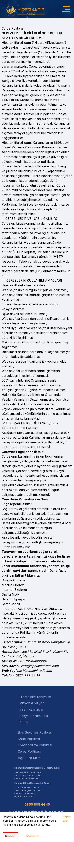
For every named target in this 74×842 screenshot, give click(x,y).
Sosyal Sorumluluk (33, 716)
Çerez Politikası (29, 751)
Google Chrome (13, 580)
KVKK (23, 722)
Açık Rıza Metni (29, 758)
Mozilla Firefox (13, 585)
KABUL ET (32, 835)
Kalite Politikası (29, 739)
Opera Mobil (11, 594)
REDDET (10, 835)
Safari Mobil (11, 604)
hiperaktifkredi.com (37, 671)
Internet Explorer (14, 590)
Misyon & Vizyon (31, 703)
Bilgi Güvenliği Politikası (35, 732)
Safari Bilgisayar (14, 599)
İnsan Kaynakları (31, 709)
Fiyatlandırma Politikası (35, 745)
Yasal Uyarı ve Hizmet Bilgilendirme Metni (37, 811)
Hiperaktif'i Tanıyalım (35, 697)
